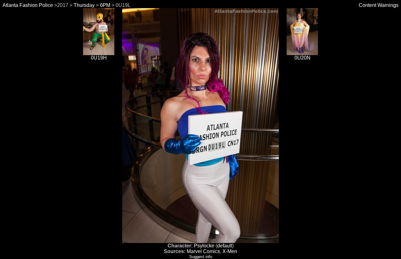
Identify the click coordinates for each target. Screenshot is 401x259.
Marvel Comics (203, 251)
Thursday (84, 5)
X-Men (229, 251)
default (224, 245)
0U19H (99, 57)
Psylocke (204, 245)
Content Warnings (378, 5)
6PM (105, 5)
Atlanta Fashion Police (28, 5)
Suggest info (200, 256)
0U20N (302, 57)
